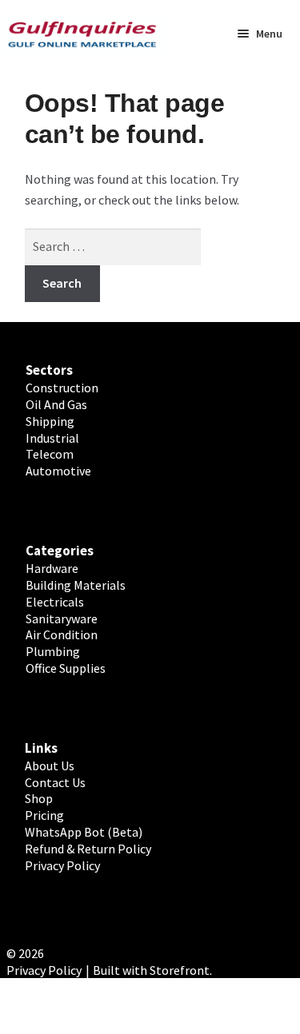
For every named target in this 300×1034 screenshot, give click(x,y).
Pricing (44, 815)
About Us (49, 766)
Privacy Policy (62, 865)
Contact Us (55, 782)
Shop (39, 798)
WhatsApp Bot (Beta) (83, 832)
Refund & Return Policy (88, 849)
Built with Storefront (151, 970)
